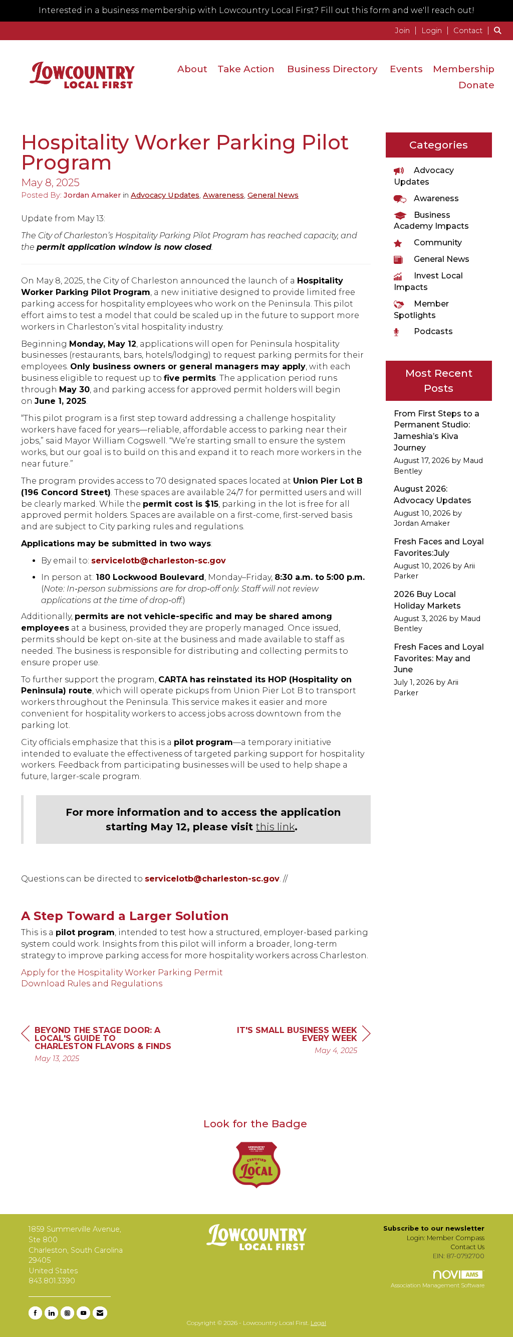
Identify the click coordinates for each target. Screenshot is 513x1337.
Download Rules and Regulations (91, 983)
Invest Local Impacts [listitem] (428, 281)
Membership (463, 69)
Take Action (246, 69)
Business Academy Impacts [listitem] (431, 220)
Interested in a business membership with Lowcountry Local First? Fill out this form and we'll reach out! (256, 10)
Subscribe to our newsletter (433, 1228)
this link (275, 827)
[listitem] (407, 30)
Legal (318, 1322)
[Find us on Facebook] (35, 1312)
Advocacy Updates (165, 195)
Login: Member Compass (445, 1238)
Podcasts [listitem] (433, 331)
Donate (476, 85)
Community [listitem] (438, 242)
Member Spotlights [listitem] (421, 309)
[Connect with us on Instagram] (67, 1312)
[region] (295, 1042)
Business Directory (332, 69)
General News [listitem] (441, 259)
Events (406, 69)
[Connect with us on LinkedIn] (51, 1312)
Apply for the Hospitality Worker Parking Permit (122, 972)
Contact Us (467, 1247)
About (192, 69)
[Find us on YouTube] (83, 1312)
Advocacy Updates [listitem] (424, 176)
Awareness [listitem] (436, 198)
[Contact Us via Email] (100, 1312)
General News (273, 195)
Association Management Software (437, 1285)
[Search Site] (499, 30)
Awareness (223, 195)
